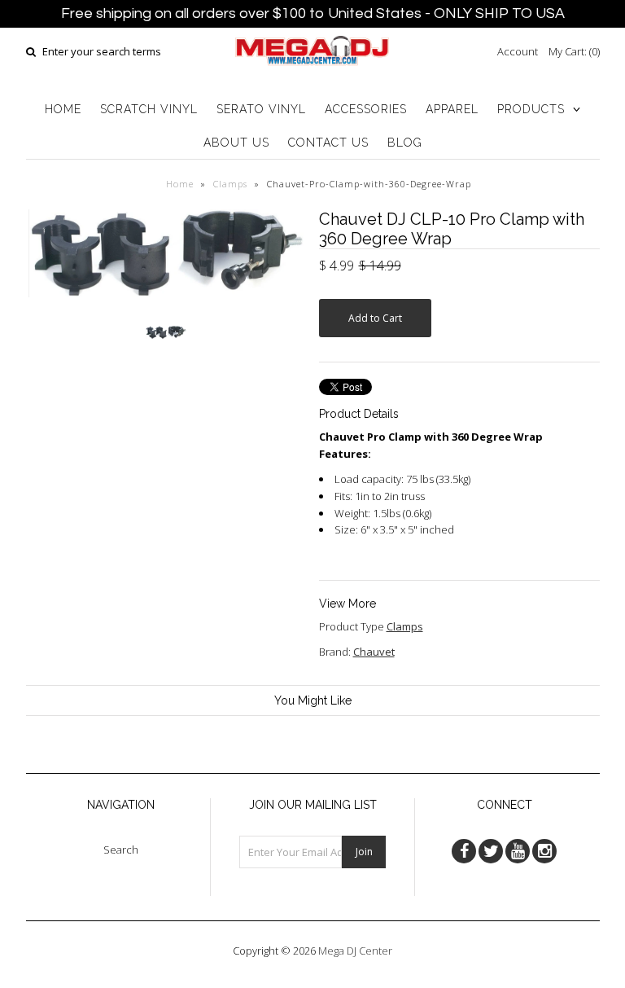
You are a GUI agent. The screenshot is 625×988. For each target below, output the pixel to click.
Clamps (230, 184)
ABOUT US (236, 142)
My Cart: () (574, 51)
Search (120, 849)
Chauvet (374, 651)
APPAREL (452, 109)
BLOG (404, 142)
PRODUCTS (531, 109)
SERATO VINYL (261, 109)
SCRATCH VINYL (149, 109)
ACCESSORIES (366, 109)
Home (180, 184)
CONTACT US (328, 142)
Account (517, 51)
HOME (63, 109)
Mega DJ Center (355, 950)
